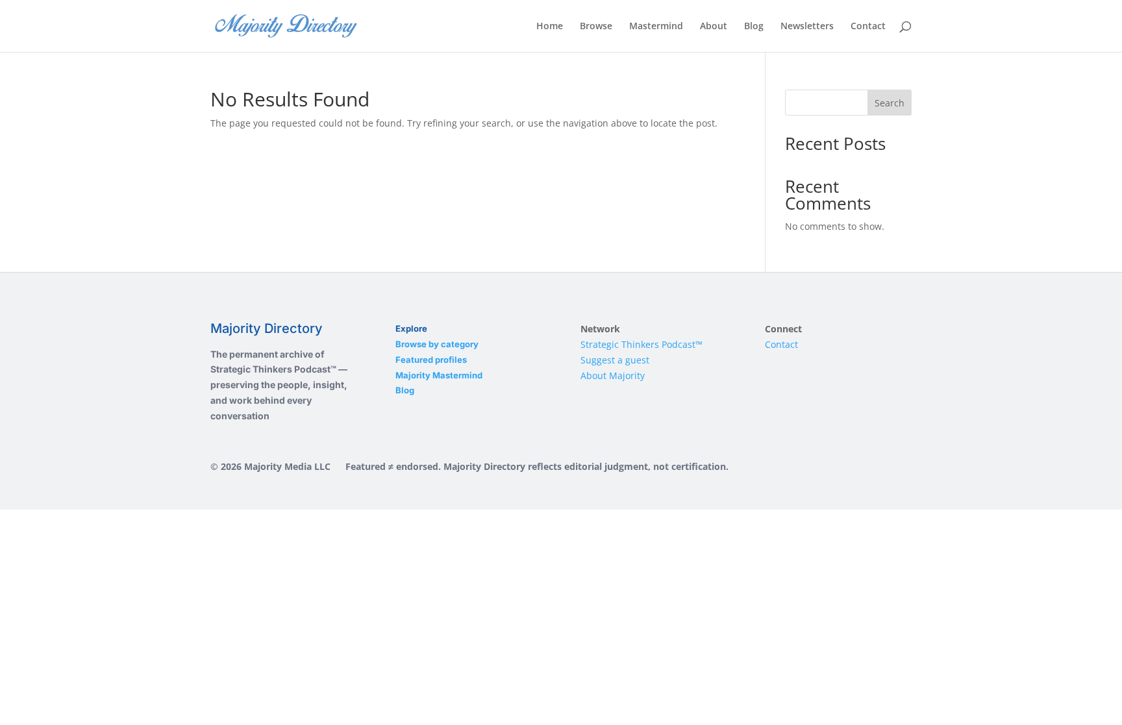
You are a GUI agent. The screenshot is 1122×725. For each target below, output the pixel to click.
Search (889, 103)
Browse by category (437, 344)
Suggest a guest (614, 360)
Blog (754, 26)
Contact (868, 26)
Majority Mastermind (438, 375)
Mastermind (656, 26)
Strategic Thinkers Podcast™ (641, 344)
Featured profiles (431, 359)
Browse (596, 26)
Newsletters (807, 26)
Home (549, 26)
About (713, 26)
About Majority (612, 375)
